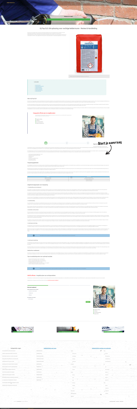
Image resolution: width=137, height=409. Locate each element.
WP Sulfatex (73, 385)
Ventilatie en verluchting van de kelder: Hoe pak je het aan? (8, 369)
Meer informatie (31, 408)
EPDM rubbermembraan (73, 393)
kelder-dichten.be (19, 401)
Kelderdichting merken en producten (101, 348)
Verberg (29, 408)
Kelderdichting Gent (39, 366)
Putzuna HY (73, 369)
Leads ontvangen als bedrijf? (112, 401)
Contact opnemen (121, 401)
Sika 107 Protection (107, 369)
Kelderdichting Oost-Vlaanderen (40, 358)
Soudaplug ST (106, 393)
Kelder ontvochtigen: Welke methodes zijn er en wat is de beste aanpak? (10, 358)
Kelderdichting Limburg (39, 353)
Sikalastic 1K (106, 377)
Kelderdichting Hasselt (39, 377)
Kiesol (73, 377)
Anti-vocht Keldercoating (107, 361)
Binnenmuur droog (74, 353)
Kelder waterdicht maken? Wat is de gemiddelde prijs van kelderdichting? (10, 377)
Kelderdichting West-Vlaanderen (40, 361)
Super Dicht (106, 353)
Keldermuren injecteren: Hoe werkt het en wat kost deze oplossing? (9, 366)
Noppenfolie (72, 396)
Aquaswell (106, 385)
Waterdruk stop (74, 361)
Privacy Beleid (117, 401)
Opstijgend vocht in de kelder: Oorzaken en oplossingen (8, 374)
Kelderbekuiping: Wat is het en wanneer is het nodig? (8, 361)
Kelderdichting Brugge (39, 369)
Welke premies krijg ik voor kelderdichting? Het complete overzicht (9, 385)
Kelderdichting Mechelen (39, 374)
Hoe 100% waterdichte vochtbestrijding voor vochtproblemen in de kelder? (10, 382)
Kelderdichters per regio (50, 348)
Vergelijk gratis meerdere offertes (68, 19)
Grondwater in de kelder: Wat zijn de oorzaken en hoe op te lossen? (9, 353)
